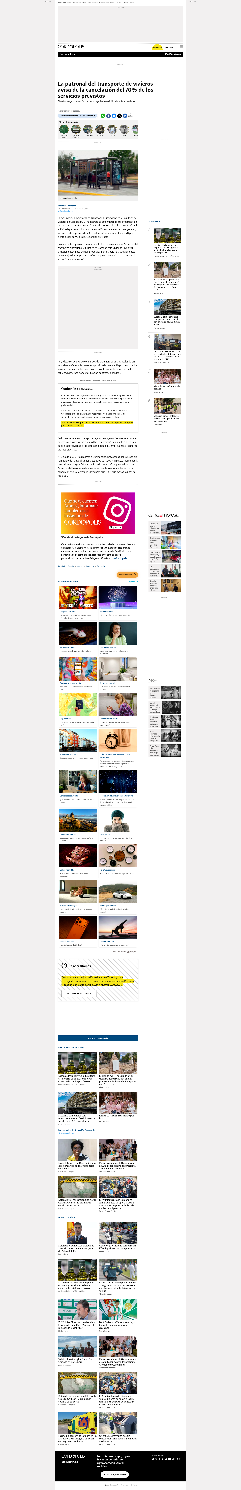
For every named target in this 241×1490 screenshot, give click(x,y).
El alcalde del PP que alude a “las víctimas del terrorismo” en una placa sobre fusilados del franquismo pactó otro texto (118, 1080)
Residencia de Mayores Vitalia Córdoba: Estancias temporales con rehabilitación (155, 542)
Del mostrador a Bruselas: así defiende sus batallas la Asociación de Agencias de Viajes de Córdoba (154, 571)
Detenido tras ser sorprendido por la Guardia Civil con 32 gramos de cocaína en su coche (77, 1202)
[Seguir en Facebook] (159, 1459)
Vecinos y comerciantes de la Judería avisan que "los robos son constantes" (166, 418)
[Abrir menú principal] (181, 47)
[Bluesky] (114, 116)
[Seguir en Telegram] (162, 1459)
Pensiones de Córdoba (79, 3)
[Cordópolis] (75, 1456)
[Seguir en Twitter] (156, 1459)
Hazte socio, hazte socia (79, 993)
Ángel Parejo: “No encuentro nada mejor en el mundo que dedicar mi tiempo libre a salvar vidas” (155, 750)
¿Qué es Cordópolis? (111, 1485)
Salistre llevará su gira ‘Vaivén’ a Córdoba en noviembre (75, 1360)
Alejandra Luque (64, 1124)
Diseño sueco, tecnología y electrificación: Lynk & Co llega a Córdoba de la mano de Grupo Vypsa (155, 557)
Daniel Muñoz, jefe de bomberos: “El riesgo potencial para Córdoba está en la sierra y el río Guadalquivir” (155, 707)
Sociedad (61, 566)
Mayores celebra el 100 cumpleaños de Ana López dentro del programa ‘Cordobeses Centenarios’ (117, 1165)
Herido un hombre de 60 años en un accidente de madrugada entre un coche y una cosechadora (77, 1438)
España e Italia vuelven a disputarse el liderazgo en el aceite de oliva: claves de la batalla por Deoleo (76, 1078)
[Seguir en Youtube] (169, 1459)
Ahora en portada (66, 1217)
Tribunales (95, 3)
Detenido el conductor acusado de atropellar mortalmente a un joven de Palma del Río (76, 1248)
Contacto (134, 1485)
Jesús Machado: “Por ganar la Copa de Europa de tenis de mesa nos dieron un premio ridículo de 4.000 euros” (155, 736)
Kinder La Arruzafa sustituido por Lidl (116, 1117)
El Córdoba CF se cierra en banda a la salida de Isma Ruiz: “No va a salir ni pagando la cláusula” (76, 1325)
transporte (90, 566)
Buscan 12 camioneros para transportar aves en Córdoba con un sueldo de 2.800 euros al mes (77, 1118)
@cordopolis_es (66, 211)
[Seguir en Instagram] (166, 1459)
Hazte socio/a (157, 47)
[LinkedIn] (125, 116)
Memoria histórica (104, 3)
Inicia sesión (169, 47)
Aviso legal (124, 1485)
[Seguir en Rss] (180, 1459)
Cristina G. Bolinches (66, 1084)
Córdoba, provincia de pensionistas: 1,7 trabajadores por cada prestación (117, 1247)
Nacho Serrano (64, 1331)
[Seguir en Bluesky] (153, 1459)
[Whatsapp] (103, 116)
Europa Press (63, 1254)
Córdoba (71, 566)
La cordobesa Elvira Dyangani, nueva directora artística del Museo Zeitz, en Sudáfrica (77, 1165)
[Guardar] (130, 116)
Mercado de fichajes (129, 3)
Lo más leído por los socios (71, 1047)
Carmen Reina (63, 1444)
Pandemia (101, 566)
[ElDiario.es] (173, 54)
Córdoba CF (119, 3)
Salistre (112, 3)
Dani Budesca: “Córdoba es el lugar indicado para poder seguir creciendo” (117, 1325)
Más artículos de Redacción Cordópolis (76, 1130)
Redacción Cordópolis (67, 206)
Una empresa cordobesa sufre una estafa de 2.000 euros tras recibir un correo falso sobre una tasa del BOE (167, 355)
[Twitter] (119, 116)
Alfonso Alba (79, 1084)
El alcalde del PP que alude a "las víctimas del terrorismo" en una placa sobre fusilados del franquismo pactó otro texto (166, 284)
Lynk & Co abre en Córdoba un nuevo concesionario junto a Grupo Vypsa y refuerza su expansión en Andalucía (155, 528)
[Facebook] (108, 116)
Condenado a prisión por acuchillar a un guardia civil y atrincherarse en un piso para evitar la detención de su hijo (117, 1286)
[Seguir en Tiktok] (173, 1459)
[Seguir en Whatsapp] (177, 1459)
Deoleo (89, 3)
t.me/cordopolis (119, 558)
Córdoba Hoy (67, 54)
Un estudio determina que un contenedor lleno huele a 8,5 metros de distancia (118, 1438)
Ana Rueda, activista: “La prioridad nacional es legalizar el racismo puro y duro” (155, 721)
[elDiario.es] (75, 1461)
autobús (80, 566)
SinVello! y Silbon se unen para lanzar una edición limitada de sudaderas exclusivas (154, 585)
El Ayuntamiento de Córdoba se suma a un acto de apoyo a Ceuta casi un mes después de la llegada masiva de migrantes (116, 1204)
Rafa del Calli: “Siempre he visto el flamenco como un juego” (155, 693)
